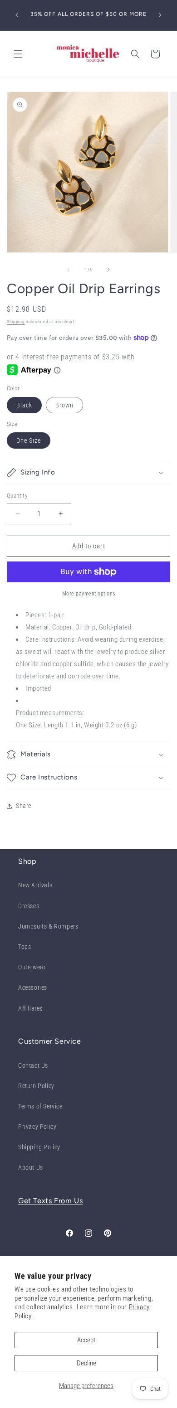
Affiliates (30, 1008)
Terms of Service (40, 1106)
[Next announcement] (160, 15)
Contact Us (33, 1065)
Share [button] (23, 805)
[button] (18, 54)
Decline (86, 1363)
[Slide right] (108, 270)
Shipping (16, 321)
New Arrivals (35, 885)
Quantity (17, 495)
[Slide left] (69, 270)
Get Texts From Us (50, 1200)
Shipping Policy (39, 1147)
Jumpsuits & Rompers (48, 926)
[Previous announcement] (17, 15)
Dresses (28, 906)
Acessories (32, 987)
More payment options (88, 593)
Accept (86, 1340)
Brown (64, 405)
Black (24, 405)
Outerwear (31, 967)
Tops (24, 946)
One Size (28, 440)
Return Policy (36, 1085)
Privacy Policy (37, 1126)
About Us (30, 1167)
